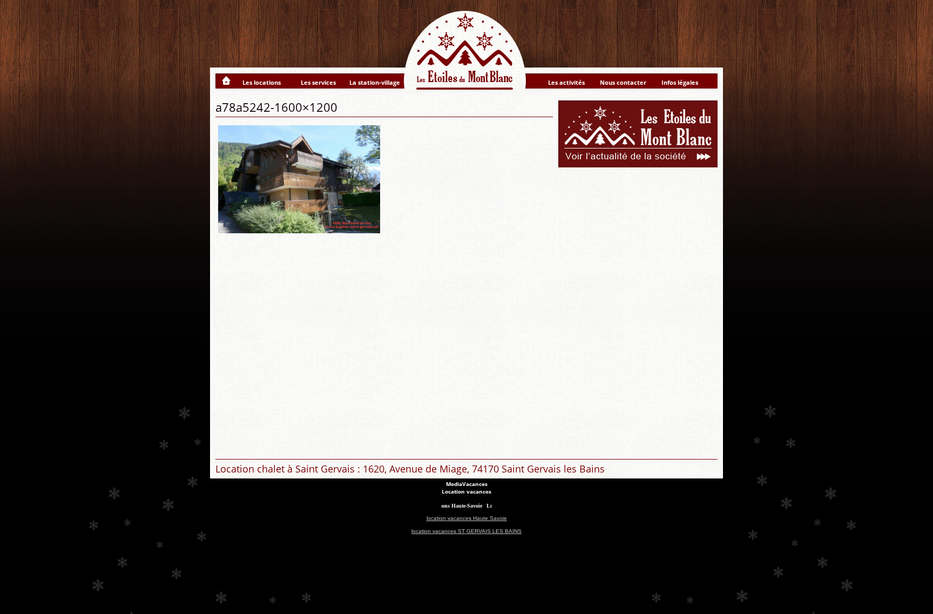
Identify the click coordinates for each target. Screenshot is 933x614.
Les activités (566, 82)
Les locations (261, 82)
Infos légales (679, 82)
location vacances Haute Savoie (467, 518)
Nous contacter (623, 82)
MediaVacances (467, 484)
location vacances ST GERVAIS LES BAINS (466, 531)
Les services (318, 82)
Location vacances (466, 491)
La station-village (374, 82)
